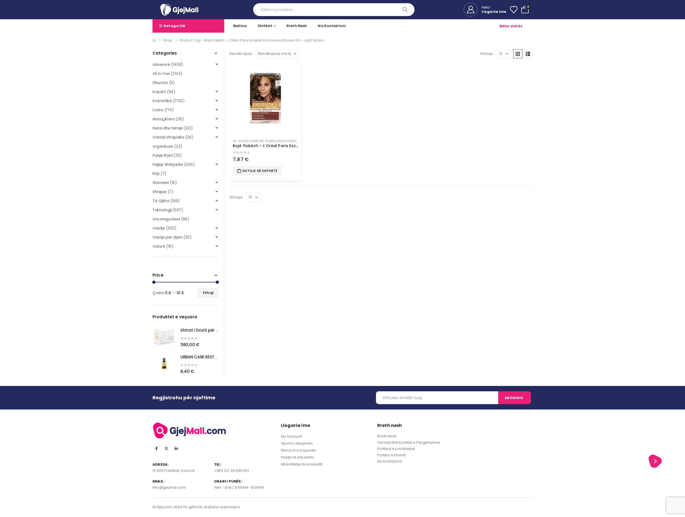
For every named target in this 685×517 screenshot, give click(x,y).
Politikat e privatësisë (396, 448)
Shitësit (265, 25)
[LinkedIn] (176, 449)
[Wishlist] (513, 9)
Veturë (159, 246)
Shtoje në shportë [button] (259, 170)
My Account (291, 436)
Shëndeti (161, 182)
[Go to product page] (265, 99)
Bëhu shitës (511, 26)
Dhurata (160, 82)
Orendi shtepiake (168, 137)
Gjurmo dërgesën (297, 443)
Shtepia (159, 191)
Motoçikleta (163, 119)
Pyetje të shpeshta (297, 457)
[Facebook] (157, 449)
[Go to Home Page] (154, 40)
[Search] (405, 9)
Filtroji (208, 292)
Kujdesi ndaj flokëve (280, 141)
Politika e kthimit (391, 455)
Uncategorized (166, 219)
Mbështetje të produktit (301, 464)
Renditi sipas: (241, 53)
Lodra (158, 110)
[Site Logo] (179, 9)
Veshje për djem (167, 237)
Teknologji (162, 210)
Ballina (240, 25)
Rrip (156, 173)
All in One (240, 141)
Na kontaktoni (332, 25)
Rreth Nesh (297, 25)
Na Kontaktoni (389, 461)
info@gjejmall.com (169, 487)
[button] (517, 53)
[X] (166, 449)
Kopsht (159, 91)
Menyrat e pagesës (298, 450)
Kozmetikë (256, 141)
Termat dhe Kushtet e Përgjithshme (408, 442)
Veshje (159, 228)
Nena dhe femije (167, 128)
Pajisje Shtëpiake (168, 164)
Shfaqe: (487, 53)
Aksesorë (161, 64)
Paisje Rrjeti (163, 155)
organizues (163, 146)
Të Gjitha (161, 201)
